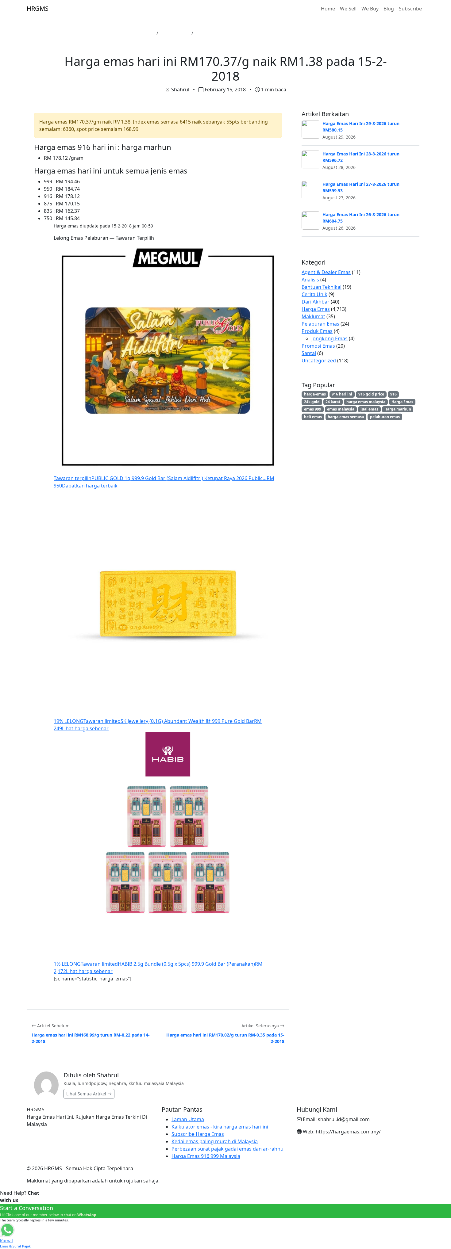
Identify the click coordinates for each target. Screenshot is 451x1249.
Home (328, 8)
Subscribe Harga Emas (198, 1134)
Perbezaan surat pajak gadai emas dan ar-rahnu (227, 1148)
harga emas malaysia (365, 401)
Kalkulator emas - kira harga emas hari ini (220, 1126)
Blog (389, 8)
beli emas (313, 416)
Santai (309, 353)
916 (393, 394)
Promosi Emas (318, 345)
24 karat (333, 401)
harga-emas (315, 394)
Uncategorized (319, 360)
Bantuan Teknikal (321, 287)
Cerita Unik (314, 294)
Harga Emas (175, 33)
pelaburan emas (385, 416)
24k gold (312, 401)
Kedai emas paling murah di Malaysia (215, 1141)
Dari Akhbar (316, 301)
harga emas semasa (346, 416)
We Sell (348, 8)
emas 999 (312, 409)
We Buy (370, 8)
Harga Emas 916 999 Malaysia (206, 1156)
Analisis (310, 279)
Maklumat (313, 316)
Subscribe (410, 8)
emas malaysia (340, 409)
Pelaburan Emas (320, 323)
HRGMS (37, 8)
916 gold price (371, 394)
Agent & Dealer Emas (326, 272)
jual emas (369, 409)
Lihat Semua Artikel (86, 1094)
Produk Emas (317, 331)
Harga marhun (397, 409)
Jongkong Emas (329, 338)
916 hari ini (342, 394)
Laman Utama (137, 33)
